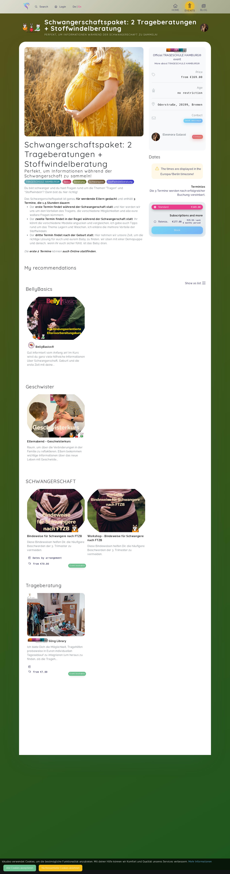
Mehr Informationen (200, 861)
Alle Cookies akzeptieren (19, 868)
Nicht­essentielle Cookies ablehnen (60, 868)
